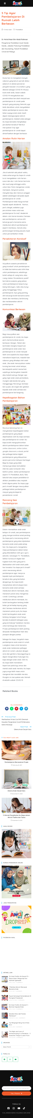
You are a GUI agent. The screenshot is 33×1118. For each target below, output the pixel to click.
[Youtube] (15, 1059)
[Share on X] (21, 708)
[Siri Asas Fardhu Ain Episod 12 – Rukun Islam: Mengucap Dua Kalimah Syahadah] (5, 979)
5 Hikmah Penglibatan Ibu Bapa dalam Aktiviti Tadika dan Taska (16, 816)
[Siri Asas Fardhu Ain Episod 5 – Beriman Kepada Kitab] (5, 1007)
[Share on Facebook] (7, 708)
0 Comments (19, 982)
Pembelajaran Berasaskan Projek (16, 762)
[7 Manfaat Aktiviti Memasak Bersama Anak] (5, 989)
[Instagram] (10, 1059)
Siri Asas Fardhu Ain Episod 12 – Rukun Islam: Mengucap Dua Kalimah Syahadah (19, 978)
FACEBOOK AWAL (9, 937)
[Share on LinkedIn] (26, 708)
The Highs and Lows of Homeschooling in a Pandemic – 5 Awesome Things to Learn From (20, 1033)
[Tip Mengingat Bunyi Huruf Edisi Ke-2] (5, 1025)
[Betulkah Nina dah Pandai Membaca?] (5, 1016)
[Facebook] (4, 1059)
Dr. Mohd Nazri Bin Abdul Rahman (15, 39)
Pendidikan (19, 29)
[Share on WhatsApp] (11, 708)
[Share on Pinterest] (16, 708)
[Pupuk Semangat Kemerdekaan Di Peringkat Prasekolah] (5, 998)
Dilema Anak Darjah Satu (16, 791)
